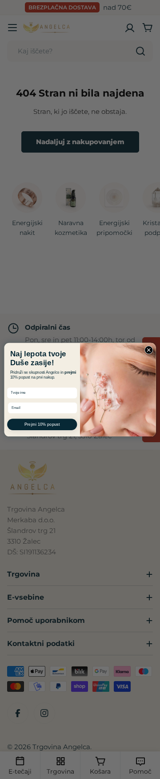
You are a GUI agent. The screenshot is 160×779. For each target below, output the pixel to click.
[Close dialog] (148, 350)
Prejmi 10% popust (42, 424)
